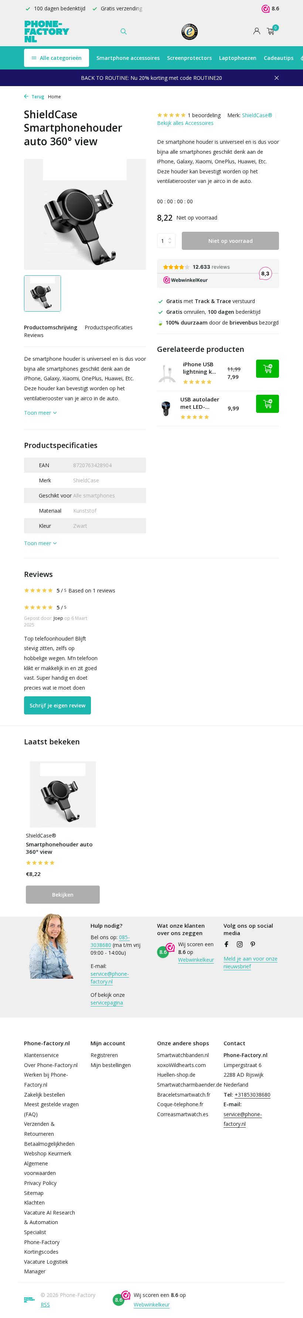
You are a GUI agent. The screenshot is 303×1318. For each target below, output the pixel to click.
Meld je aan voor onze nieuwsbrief (251, 962)
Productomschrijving (50, 327)
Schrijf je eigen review (57, 705)
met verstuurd (210, 301)
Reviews (34, 335)
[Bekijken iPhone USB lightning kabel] (167, 374)
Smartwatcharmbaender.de (189, 1084)
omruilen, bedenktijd (213, 311)
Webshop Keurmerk (47, 1153)
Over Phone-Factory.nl (51, 1065)
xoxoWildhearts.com (181, 1065)
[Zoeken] (123, 31)
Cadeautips (278, 57)
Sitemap (34, 1192)
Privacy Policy (40, 1182)
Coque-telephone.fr (180, 1104)
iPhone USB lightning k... (199, 367)
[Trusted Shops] (189, 31)
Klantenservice (41, 1055)
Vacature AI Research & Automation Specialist (49, 1222)
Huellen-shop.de (176, 1074)
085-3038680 (110, 941)
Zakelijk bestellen (44, 1094)
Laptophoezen (237, 57)
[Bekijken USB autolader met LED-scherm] (166, 409)
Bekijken (63, 894)
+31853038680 (252, 1094)
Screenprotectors (189, 57)
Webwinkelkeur (196, 959)
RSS (45, 1304)
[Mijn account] (256, 31)
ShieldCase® (257, 115)
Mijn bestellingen (111, 1065)
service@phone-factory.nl (110, 977)
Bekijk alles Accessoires (185, 122)
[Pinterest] (253, 944)
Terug (37, 97)
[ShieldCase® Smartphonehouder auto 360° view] (63, 794)
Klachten (34, 1202)
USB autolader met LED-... (199, 402)
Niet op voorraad (230, 240)
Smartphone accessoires (128, 57)
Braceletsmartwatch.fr (183, 1094)
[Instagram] (240, 944)
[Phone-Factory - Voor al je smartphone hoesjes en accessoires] (47, 31)
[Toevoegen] (267, 369)
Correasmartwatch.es (182, 1114)
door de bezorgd (218, 322)
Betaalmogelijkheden (49, 1143)
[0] (269, 31)
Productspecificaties (109, 327)
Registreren (104, 1055)
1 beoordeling (204, 115)
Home (54, 97)
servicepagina (107, 1002)
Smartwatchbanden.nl (183, 1055)
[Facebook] (226, 944)
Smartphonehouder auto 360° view (59, 848)
